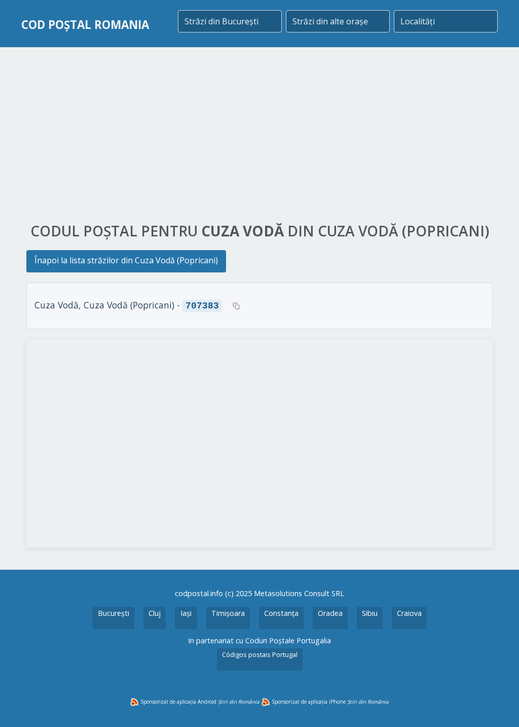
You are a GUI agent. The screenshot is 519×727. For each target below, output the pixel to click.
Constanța (281, 613)
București (113, 613)
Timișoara (228, 613)
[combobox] (230, 21)
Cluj (155, 613)
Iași (186, 613)
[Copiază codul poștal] (236, 306)
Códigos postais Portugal (260, 654)
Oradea (330, 613)
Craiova (409, 613)
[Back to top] (498, 706)
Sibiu (370, 613)
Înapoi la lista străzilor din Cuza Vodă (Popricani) (126, 260)
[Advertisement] (259, 135)
